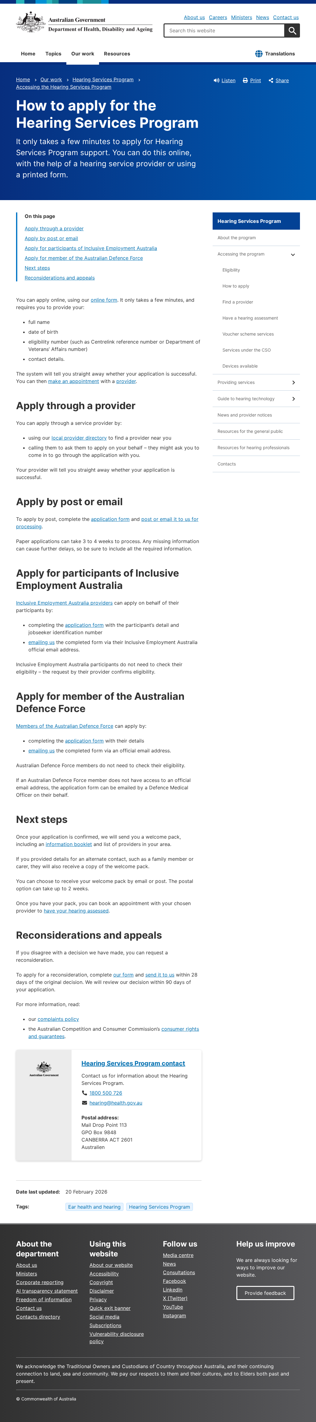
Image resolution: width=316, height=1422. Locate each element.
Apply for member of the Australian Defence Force (84, 258)
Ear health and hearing (94, 1207)
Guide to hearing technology (246, 398)
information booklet (69, 844)
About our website (111, 1265)
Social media (104, 1317)
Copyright (101, 1282)
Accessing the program (241, 253)
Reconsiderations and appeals (60, 278)
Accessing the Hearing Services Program (63, 87)
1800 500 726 (105, 1093)
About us (194, 17)
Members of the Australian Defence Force (64, 726)
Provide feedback (265, 1293)
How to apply (235, 285)
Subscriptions (105, 1325)
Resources (117, 53)
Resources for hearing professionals (253, 447)
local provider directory (79, 438)
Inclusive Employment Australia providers (64, 603)
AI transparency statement (47, 1291)
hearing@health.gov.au (115, 1103)
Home (28, 53)
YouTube (173, 1307)
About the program (237, 237)
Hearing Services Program (103, 79)
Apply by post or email (51, 238)
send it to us (159, 975)
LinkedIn (172, 1290)
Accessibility (104, 1274)
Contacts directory (38, 1317)
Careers (218, 17)
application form (110, 519)
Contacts (227, 463)
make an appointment (73, 381)
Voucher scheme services (248, 333)
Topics (53, 53)
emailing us (41, 642)
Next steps (37, 268)
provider (126, 381)
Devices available (240, 366)
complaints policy (58, 1019)
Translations (280, 53)
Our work (82, 53)
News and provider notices (245, 414)
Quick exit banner (110, 1308)
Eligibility (231, 269)
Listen (228, 80)
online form (104, 300)
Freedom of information (44, 1299)
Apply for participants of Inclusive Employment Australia (91, 248)
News (262, 17)
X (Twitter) (175, 1298)
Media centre (178, 1255)
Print (255, 80)
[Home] (84, 22)
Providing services (236, 382)
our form (123, 975)
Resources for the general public (250, 431)
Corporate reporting (40, 1282)
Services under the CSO (246, 349)
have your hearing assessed (76, 911)
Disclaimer (101, 1291)
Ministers (241, 17)
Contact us (286, 17)
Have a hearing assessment (250, 317)
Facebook (174, 1281)
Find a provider (237, 301)
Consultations (179, 1272)
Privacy (98, 1299)
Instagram (174, 1315)
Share (282, 80)
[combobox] (224, 30)
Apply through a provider (54, 228)
